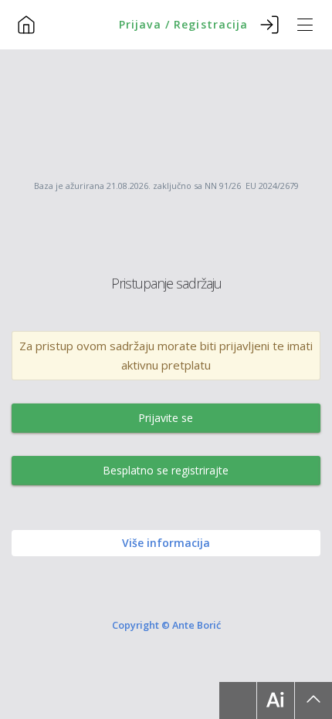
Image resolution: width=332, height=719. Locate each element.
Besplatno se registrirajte (166, 470)
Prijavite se (165, 417)
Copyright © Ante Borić (166, 624)
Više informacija (166, 542)
